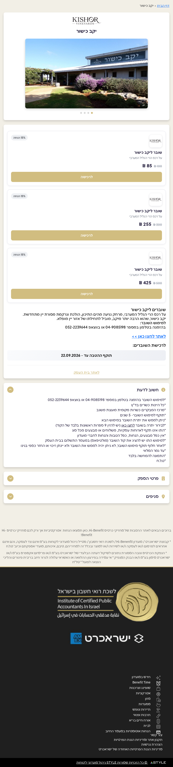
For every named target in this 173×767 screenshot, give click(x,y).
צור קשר (156, 735)
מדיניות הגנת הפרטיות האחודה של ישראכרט (130, 749)
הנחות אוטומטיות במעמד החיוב (127, 731)
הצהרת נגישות (151, 744)
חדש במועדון (141, 676)
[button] (92, 113)
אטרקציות (143, 693)
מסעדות (144, 704)
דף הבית (163, 6)
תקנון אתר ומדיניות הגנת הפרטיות (138, 740)
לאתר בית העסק (86, 372)
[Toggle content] (10, 390)
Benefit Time (141, 682)
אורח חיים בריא (139, 720)
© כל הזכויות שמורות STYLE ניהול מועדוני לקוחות (112, 762)
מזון (147, 698)
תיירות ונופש (141, 709)
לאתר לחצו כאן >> (149, 336)
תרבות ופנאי (141, 714)
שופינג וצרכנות (139, 687)
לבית (146, 725)
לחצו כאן (128, 425)
